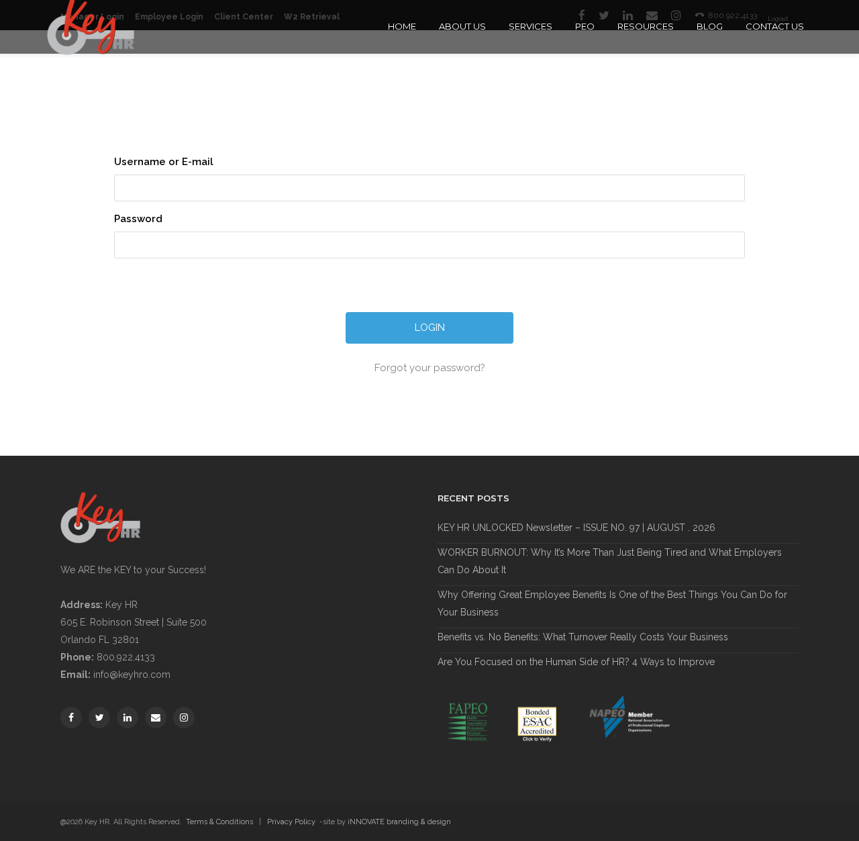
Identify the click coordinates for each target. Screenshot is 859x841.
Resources (645, 26)
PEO (585, 26)
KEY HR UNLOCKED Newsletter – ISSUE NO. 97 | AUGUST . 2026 (576, 527)
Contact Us (775, 26)
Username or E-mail (163, 162)
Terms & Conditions (219, 822)
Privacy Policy (291, 822)
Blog (710, 26)
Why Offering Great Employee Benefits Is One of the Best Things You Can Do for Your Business (612, 603)
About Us (462, 26)
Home (402, 26)
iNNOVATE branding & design (399, 822)
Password (138, 219)
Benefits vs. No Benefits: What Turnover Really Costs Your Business (583, 637)
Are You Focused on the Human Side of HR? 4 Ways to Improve (576, 661)
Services (530, 26)
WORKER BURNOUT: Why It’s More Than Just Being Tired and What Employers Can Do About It (610, 561)
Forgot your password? (429, 368)
